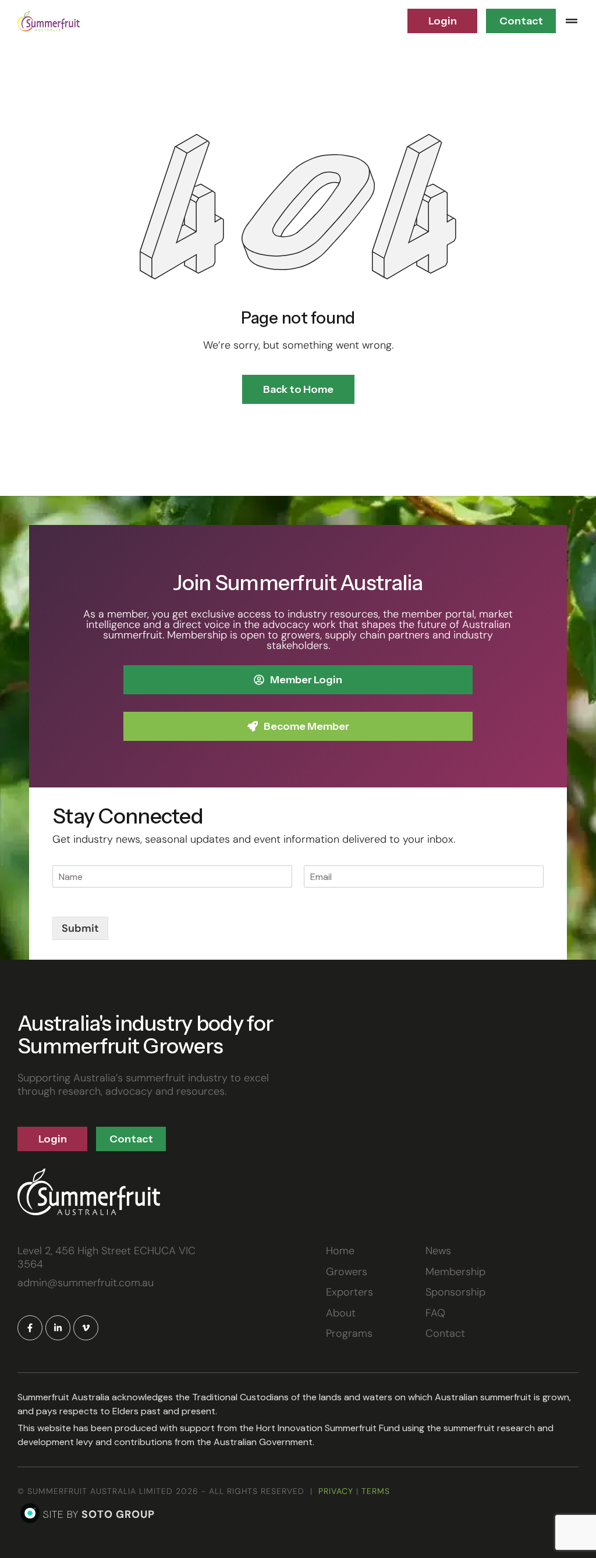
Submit (80, 928)
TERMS (375, 1491)
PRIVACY (335, 1491)
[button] (572, 21)
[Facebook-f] (29, 1327)
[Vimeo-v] (85, 1327)
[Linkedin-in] (57, 1327)
